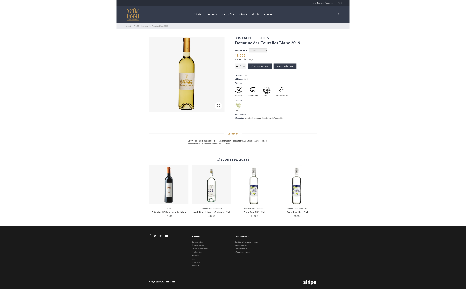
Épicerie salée (197, 242)
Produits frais (197, 252)
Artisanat (195, 266)
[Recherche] (336, 14)
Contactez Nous (241, 249)
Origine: (238, 75)
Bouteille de (241, 50)
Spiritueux (196, 262)
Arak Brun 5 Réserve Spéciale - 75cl (211, 212)
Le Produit (233, 133)
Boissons (195, 256)
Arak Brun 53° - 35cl (254, 212)
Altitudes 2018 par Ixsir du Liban (169, 212)
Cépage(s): (239, 118)
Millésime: (239, 79)
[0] (339, 3)
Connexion (320, 3)
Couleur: (238, 101)
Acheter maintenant (285, 66)
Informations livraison (243, 252)
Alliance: (238, 83)
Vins (193, 259)
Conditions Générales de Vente (246, 242)
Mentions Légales (241, 245)
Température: (240, 114)
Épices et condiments (200, 249)
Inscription (329, 3)
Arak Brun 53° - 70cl (297, 212)
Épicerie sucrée (198, 245)
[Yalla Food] (133, 14)
